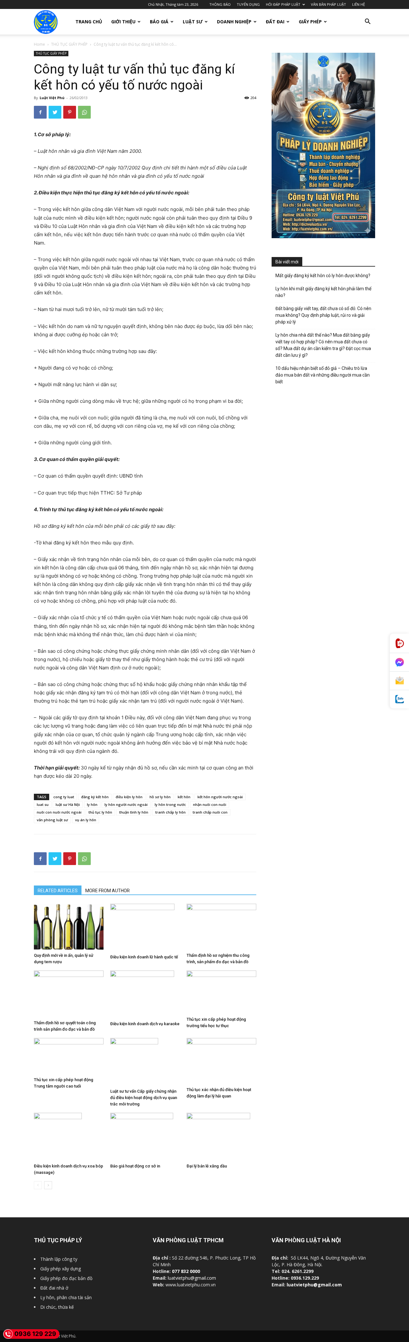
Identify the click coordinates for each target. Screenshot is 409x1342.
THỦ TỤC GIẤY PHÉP (69, 44)
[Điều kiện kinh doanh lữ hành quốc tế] (145, 928)
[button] (367, 22)
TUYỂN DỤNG (248, 4)
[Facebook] (40, 112)
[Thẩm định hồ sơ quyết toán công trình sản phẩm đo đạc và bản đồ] (69, 994)
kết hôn (184, 796)
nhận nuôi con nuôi (209, 804)
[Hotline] (399, 643)
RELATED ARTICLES (58, 890)
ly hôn (92, 804)
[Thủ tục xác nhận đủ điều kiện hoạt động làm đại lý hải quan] (221, 1061)
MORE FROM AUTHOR (107, 890)
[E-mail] (399, 681)
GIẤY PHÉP (310, 22)
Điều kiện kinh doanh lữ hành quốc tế (144, 957)
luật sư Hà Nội (68, 804)
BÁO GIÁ (159, 22)
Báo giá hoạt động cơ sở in (135, 1166)
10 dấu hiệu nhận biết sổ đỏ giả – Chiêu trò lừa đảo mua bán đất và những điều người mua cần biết (322, 375)
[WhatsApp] (84, 112)
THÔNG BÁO (220, 4)
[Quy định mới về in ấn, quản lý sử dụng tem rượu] (69, 927)
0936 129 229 (35, 1334)
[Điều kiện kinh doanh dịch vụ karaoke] (145, 994)
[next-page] (48, 1185)
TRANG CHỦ (88, 22)
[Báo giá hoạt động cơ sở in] (145, 1137)
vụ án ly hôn (85, 819)
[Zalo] (399, 699)
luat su (43, 804)
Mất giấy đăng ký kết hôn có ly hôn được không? (322, 275)
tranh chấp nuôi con (210, 812)
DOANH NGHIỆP (234, 22)
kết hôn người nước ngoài (220, 796)
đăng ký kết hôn (95, 796)
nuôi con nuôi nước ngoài (59, 812)
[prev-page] (38, 1185)
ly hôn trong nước (170, 804)
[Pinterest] (69, 112)
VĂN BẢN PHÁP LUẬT (328, 4)
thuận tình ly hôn (133, 812)
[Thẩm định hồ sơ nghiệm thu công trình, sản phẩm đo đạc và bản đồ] (221, 927)
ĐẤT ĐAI (275, 22)
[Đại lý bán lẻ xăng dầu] (221, 1137)
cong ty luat (63, 796)
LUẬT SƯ (193, 22)
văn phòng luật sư (52, 819)
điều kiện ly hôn (129, 796)
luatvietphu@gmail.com (192, 1278)
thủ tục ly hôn (100, 812)
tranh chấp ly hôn (170, 812)
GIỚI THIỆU (123, 22)
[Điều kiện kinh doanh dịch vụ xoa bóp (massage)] (69, 1137)
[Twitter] (55, 112)
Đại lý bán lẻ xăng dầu (207, 1166)
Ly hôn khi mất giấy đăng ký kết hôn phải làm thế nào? (323, 292)
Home (39, 44)
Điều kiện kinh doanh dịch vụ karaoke (145, 1023)
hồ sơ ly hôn (160, 796)
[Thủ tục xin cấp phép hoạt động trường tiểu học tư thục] (221, 992)
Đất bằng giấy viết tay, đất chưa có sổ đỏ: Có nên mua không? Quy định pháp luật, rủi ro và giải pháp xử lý (323, 315)
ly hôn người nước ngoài (126, 804)
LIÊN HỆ (358, 4)
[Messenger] (399, 662)
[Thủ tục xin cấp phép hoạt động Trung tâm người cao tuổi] (69, 1056)
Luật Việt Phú (52, 97)
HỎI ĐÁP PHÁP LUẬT (283, 4)
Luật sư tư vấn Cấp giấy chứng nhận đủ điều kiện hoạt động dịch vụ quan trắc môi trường (143, 1097)
